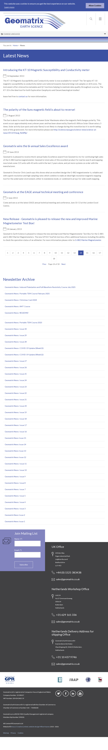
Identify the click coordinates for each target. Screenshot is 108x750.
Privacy (13, 733)
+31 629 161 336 (66, 614)
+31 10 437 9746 (66, 657)
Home (15, 45)
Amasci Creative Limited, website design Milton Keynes (30, 727)
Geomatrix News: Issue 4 (15, 502)
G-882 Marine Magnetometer (88, 240)
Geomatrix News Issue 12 (15, 457)
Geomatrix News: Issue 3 (15, 508)
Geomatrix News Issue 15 (15, 438)
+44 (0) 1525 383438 (68, 572)
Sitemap (6, 733)
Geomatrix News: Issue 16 (16, 431)
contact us (23, 96)
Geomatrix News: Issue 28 (16, 342)
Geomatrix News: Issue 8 (15, 483)
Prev (44, 264)
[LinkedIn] (73, 695)
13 (74, 253)
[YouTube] (80, 695)
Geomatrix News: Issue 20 (16, 406)
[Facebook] (66, 695)
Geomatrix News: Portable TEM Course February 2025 (27, 293)
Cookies (20, 733)
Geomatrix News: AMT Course (17, 306)
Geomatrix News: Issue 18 (16, 419)
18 (54, 258)
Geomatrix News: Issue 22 (16, 393)
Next (64, 264)
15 (87, 253)
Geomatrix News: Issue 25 (16, 374)
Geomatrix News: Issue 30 (16, 329)
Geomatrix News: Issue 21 (16, 399)
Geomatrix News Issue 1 (15, 521)
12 (68, 253)
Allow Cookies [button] (95, 5)
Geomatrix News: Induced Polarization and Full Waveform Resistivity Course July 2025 (40, 287)
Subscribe (24, 565)
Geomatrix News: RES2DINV (16, 313)
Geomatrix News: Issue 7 (15, 489)
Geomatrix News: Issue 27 (16, 361)
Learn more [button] (9, 7)
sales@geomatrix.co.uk (68, 579)
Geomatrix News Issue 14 (15, 444)
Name (16, 539)
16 (93, 253)
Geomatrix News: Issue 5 (15, 496)
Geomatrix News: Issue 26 (16, 367)
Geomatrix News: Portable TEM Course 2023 (23, 322)
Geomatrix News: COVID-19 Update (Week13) (24, 348)
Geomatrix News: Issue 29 (16, 335)
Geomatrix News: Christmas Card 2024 (21, 300)
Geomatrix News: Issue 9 (15, 476)
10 (56, 253)
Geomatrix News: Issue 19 (16, 412)
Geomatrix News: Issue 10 (16, 470)
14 (81, 253)
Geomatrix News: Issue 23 (16, 387)
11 (62, 253)
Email (16, 550)
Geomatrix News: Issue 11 (16, 464)
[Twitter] (58, 695)
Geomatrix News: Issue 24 (16, 380)
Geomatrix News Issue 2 (15, 515)
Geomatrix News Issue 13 (15, 451)
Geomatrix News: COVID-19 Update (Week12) (24, 354)
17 (100, 253)
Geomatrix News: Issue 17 (16, 425)
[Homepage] (34, 20)
